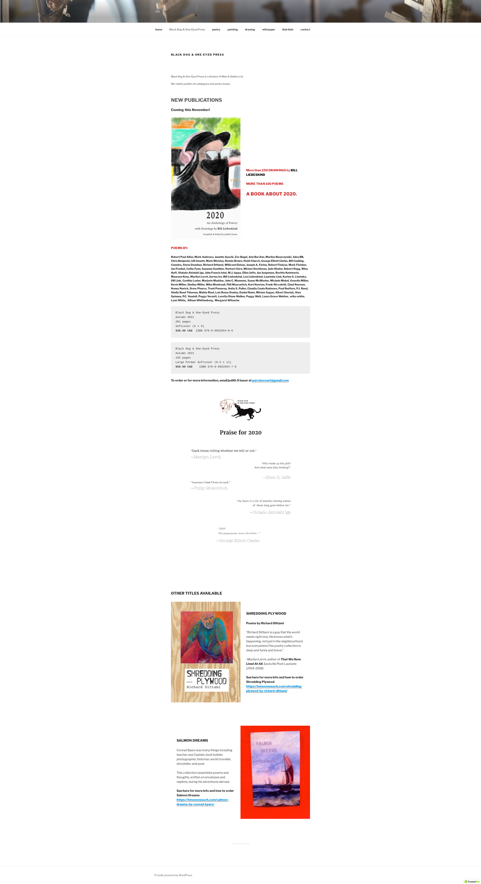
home (158, 29)
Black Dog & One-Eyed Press (187, 29)
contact (305, 29)
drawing (250, 29)
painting (233, 29)
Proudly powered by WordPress (173, 875)
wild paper (268, 29)
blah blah (287, 29)
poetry (216, 29)
